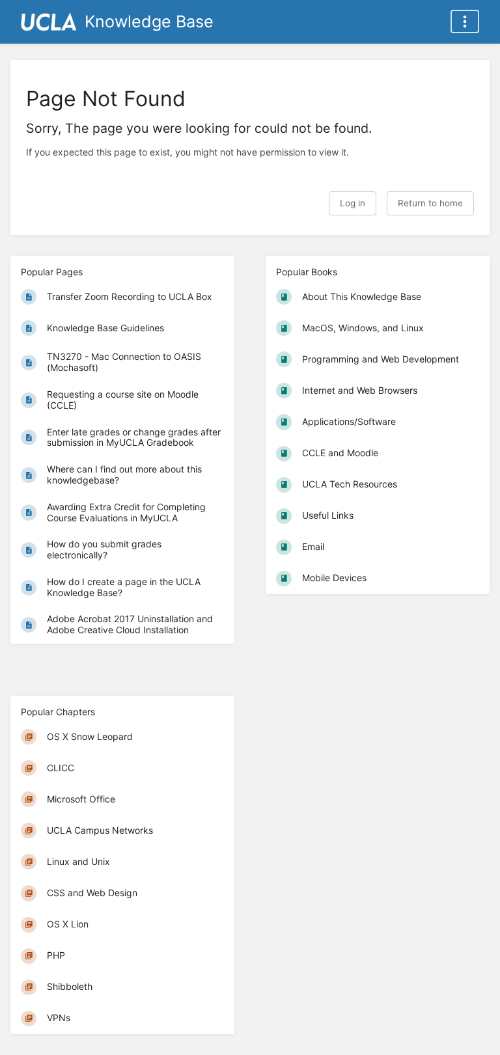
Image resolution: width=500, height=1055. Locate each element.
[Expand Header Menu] (465, 21)
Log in (352, 203)
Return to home (430, 203)
